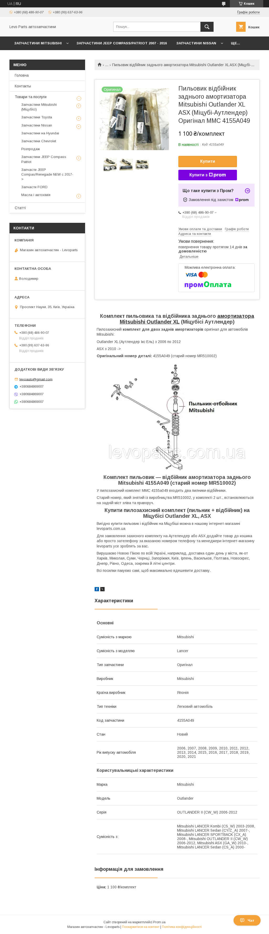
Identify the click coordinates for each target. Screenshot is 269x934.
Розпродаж (30, 149)
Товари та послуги (30, 97)
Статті (20, 208)
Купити (207, 161)
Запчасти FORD (34, 187)
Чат (251, 920)
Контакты (23, 86)
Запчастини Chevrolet (38, 141)
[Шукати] (207, 27)
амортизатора (235, 316)
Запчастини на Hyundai (40, 133)
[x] (102, 590)
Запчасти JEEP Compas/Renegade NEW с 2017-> (47, 174)
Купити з (198, 175)
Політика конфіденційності (182, 927)
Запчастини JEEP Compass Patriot (43, 159)
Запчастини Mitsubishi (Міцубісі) (39, 107)
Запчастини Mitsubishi (38, 43)
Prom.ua (159, 922)
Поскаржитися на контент (140, 927)
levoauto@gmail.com (36, 379)
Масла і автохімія (35, 195)
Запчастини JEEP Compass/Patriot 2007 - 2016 (121, 43)
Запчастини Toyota (36, 117)
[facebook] (97, 590)
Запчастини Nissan (196, 43)
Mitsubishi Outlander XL (150, 322)
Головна (22, 75)
